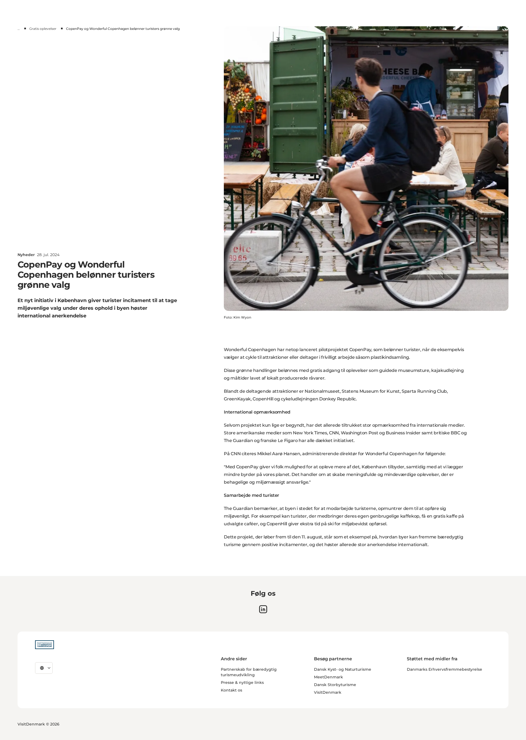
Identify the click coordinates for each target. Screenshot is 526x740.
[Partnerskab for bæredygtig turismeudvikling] (44, 644)
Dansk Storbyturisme (335, 684)
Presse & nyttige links (242, 682)
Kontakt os (231, 690)
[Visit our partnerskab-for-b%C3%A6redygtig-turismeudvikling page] (263, 609)
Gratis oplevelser (42, 29)
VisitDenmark (327, 692)
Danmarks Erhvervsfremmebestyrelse (444, 669)
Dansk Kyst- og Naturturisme (342, 669)
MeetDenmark (328, 677)
